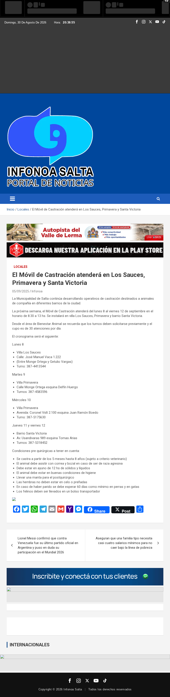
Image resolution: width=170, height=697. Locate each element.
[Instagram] (143, 22)
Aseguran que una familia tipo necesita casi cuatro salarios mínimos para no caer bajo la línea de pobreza (124, 543)
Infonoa (37, 291)
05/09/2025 (20, 291)
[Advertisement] (85, 58)
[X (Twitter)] (150, 22)
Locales (20, 266)
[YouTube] (157, 22)
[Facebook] (137, 22)
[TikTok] (164, 22)
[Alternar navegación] (12, 199)
